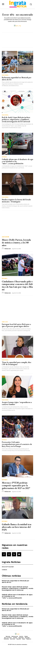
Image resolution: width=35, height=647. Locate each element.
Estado (4, 156)
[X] (14, 554)
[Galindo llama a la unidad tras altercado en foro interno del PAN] (17, 508)
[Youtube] (19, 554)
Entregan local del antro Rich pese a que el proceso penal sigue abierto (16, 325)
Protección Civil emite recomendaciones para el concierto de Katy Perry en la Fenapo (17, 444)
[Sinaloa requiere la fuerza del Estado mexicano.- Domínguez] (17, 184)
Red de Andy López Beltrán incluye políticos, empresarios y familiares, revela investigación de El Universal (16, 119)
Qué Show (5, 237)
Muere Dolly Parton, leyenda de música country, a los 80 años (16, 242)
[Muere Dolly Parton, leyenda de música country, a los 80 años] (17, 223)
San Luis (5, 321)
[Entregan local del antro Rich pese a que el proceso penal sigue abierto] (17, 309)
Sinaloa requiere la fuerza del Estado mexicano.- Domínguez (16, 200)
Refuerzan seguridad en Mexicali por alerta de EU (16, 78)
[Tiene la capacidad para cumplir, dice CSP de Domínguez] (17, 347)
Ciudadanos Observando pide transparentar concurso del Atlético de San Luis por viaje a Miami (17, 285)
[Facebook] (4, 554)
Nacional (5, 75)
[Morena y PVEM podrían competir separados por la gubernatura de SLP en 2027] (17, 466)
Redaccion (8, 248)
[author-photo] (3, 248)
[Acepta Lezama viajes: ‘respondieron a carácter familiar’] (17, 387)
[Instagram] (9, 554)
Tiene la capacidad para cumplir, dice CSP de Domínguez (16, 363)
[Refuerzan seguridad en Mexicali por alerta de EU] (17, 62)
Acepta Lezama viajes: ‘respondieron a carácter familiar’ (17, 403)
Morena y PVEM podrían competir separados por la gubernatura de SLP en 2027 (16, 485)
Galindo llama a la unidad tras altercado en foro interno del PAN (16, 527)
